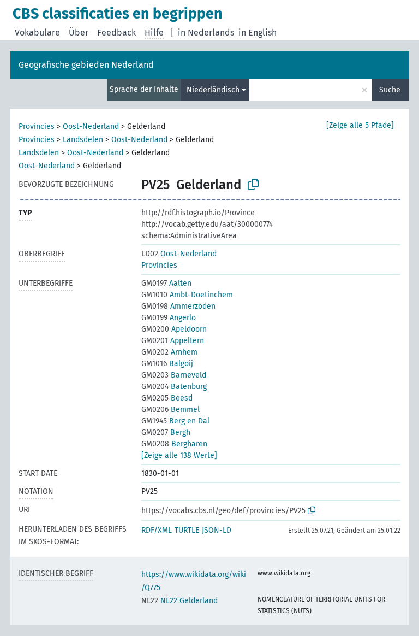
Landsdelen (83, 139)
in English (257, 32)
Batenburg (174, 386)
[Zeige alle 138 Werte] (179, 455)
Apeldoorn (174, 329)
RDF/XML (156, 530)
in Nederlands (206, 32)
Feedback (116, 32)
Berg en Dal (175, 421)
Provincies (37, 126)
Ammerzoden (178, 306)
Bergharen (174, 444)
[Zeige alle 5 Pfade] (360, 125)
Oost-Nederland (91, 126)
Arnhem (169, 352)
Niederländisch (213, 90)
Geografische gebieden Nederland (86, 65)
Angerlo (168, 317)
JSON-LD (216, 530)
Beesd (167, 398)
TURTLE (187, 530)
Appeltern (172, 340)
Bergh (165, 432)
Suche (389, 90)
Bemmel (170, 409)
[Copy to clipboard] (253, 184)
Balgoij (167, 363)
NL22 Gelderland (179, 600)
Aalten (166, 283)
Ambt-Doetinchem (187, 294)
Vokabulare (37, 32)
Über (78, 32)
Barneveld (173, 375)
